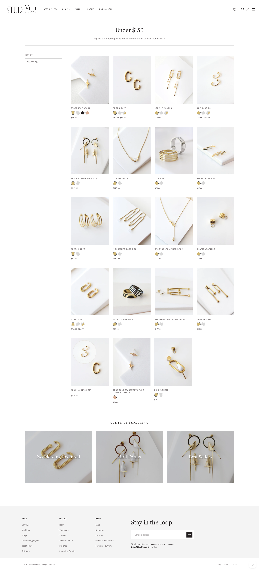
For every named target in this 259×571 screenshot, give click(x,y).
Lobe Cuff (76, 319)
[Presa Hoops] (90, 221)
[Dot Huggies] (216, 80)
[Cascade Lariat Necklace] (174, 221)
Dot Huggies (204, 108)
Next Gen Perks (66, 540)
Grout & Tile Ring (123, 319)
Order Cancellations (104, 540)
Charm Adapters (206, 249)
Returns (99, 535)
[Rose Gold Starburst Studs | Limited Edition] (132, 362)
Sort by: (29, 55)
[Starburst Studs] (90, 80)
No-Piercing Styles (30, 540)
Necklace (26, 530)
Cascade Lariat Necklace (169, 249)
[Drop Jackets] (216, 291)
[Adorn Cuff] (132, 80)
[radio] (73, 113)
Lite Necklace (120, 178)
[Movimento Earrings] (132, 221)
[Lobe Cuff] (90, 291)
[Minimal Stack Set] (90, 362)
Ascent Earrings (206, 178)
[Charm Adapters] (216, 221)
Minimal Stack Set (81, 390)
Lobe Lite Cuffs (163, 108)
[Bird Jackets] (173, 362)
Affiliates (63, 546)
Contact (62, 535)
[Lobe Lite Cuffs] (174, 80)
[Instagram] (234, 9)
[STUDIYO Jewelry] (21, 9)
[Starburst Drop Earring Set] (174, 291)
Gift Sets (26, 551)
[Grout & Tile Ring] (132, 291)
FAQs (97, 525)
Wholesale (63, 530)
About (90, 9)
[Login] (247, 9)
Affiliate (234, 564)
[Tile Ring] (174, 150)
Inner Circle (105, 9)
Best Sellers (50, 9)
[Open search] (242, 9)
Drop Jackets (204, 319)
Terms (226, 564)
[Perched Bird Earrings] (90, 150)
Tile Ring (160, 178)
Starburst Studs (81, 108)
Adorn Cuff (119, 108)
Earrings (26, 525)
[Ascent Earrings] (216, 150)
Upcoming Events (67, 551)
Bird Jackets (161, 390)
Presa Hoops (78, 249)
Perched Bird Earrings (84, 178)
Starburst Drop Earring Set (171, 319)
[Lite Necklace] (132, 150)
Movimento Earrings (125, 249)
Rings (24, 535)
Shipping (99, 530)
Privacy (218, 564)
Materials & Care (103, 546)
